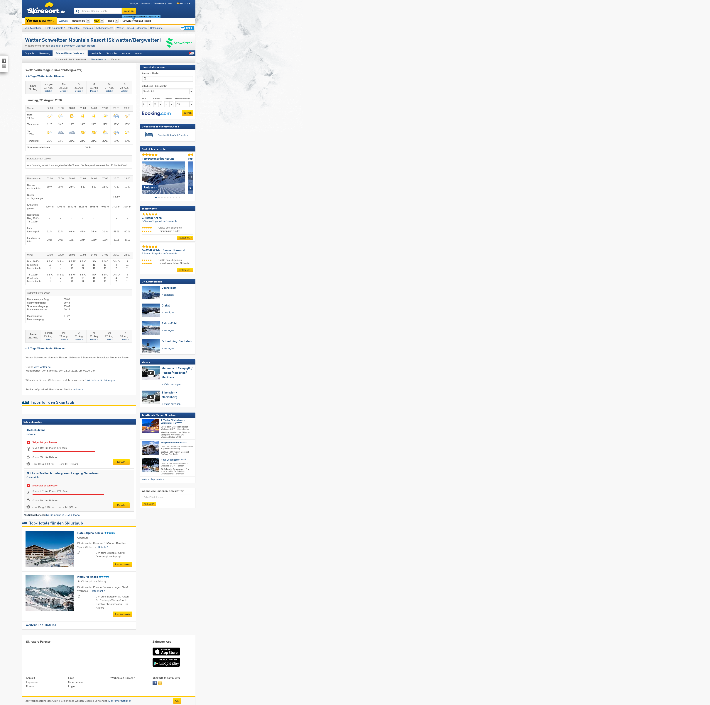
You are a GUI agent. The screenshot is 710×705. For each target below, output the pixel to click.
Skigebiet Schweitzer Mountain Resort (72, 45)
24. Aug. (63, 87)
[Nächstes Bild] (190, 177)
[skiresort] (46, 8)
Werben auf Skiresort (122, 677)
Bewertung (44, 53)
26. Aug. (94, 87)
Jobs (169, 3)
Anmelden (149, 504)
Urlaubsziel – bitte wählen (154, 86)
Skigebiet (30, 53)
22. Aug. (33, 87)
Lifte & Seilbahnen (137, 28)
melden (77, 389)
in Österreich (170, 221)
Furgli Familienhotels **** (174, 442)
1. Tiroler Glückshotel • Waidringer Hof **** (173, 421)
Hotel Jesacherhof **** (173, 460)
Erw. (144, 99)
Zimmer (168, 99)
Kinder (156, 99)
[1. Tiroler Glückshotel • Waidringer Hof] (150, 426)
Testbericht (97, 590)
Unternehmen (76, 682)
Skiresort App (162, 641)
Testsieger (133, 3)
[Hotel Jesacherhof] (150, 465)
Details (121, 461)
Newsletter (146, 3)
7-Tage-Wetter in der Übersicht (46, 76)
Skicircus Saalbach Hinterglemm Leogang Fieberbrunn (63, 473)
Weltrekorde (158, 3)
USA (67, 514)
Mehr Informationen (119, 700)
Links (71, 677)
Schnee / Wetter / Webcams (70, 53)
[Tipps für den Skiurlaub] (186, 28)
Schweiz (31, 433)
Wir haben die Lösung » (101, 380)
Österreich (32, 477)
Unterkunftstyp (182, 99)
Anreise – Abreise (150, 73)
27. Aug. (109, 87)
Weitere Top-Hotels (40, 625)
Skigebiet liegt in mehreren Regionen (140, 17)
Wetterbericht (98, 59)
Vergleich (88, 28)
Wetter (120, 28)
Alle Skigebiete (33, 28)
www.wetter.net (42, 366)
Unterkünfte (156, 28)
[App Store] (166, 655)
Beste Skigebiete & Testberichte (62, 28)
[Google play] (166, 666)
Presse (30, 686)
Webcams (116, 59)
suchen (188, 112)
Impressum (32, 682)
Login (71, 686)
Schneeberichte (104, 28)
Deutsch (184, 3)
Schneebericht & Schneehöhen (71, 59)
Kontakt (138, 53)
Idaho (76, 514)
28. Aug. (124, 87)
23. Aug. (48, 87)
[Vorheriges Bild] (144, 177)
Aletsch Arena (35, 430)
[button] (156, 113)
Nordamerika (53, 514)
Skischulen (111, 53)
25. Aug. (79, 87)
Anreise (126, 53)
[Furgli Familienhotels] (150, 448)
